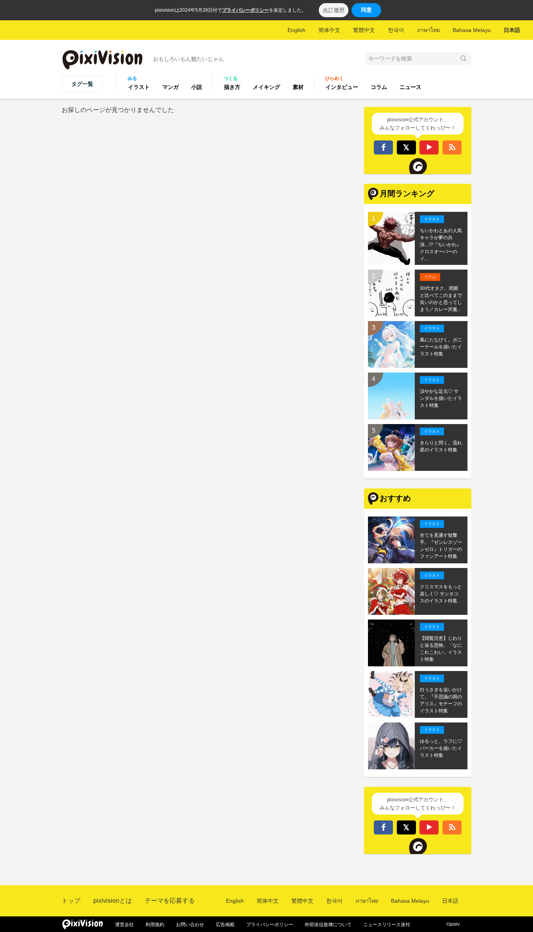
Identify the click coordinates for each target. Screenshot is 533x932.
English (297, 30)
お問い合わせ (190, 924)
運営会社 (124, 924)
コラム (379, 87)
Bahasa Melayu (472, 30)
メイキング (266, 87)
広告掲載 (225, 924)
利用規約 (155, 924)
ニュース (410, 87)
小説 (196, 87)
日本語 (512, 30)
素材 (298, 87)
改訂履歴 (334, 10)
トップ (71, 900)
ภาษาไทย (428, 30)
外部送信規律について (328, 924)
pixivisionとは (112, 900)
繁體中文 (364, 30)
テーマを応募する (170, 900)
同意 (366, 10)
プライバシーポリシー (245, 10)
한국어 (396, 30)
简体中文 (329, 30)
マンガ (170, 87)
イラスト (139, 87)
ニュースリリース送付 (386, 924)
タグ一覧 (82, 84)
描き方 (232, 87)
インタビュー (341, 87)
